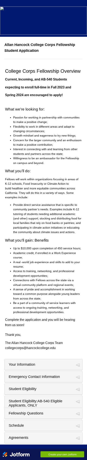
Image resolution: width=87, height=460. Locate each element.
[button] (43, 364)
